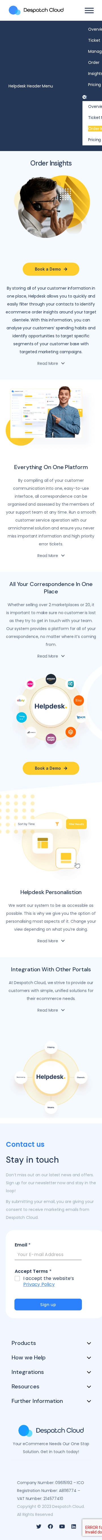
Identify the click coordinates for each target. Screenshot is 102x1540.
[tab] (51, 363)
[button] (89, 97)
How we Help (29, 1357)
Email (23, 1245)
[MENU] (89, 10)
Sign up (48, 1304)
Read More (47, 363)
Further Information (37, 1401)
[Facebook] (50, 1526)
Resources (25, 1386)
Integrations (28, 1372)
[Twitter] (39, 1526)
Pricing (94, 84)
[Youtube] (62, 1526)
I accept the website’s (48, 1282)
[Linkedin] (74, 1526)
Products (24, 1343)
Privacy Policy (39, 1284)
